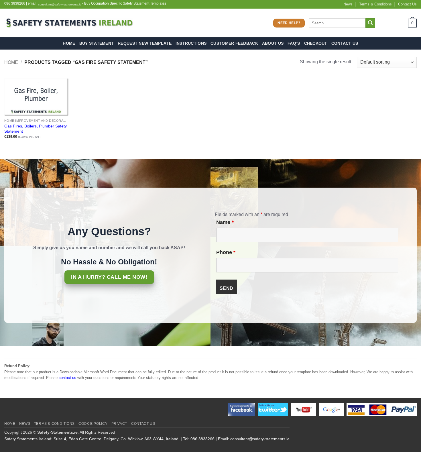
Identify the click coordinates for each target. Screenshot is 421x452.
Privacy (119, 424)
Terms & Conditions (375, 4)
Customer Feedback (234, 43)
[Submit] (370, 23)
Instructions (191, 43)
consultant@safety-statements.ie (59, 4)
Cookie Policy (92, 424)
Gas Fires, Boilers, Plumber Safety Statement (35, 129)
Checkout (315, 43)
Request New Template (145, 43)
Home (69, 43)
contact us (67, 378)
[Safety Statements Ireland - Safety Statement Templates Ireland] (68, 23)
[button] (398, 23)
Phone (225, 252)
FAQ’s (294, 43)
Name (225, 222)
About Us (273, 43)
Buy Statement (96, 43)
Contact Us (407, 4)
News (348, 4)
